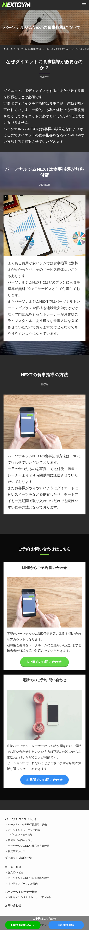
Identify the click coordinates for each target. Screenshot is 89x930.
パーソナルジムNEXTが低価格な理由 (28, 878)
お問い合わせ (13, 905)
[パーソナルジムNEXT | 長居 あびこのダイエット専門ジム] (16, 5)
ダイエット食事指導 (21, 834)
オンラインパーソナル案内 (23, 883)
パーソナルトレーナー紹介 (21, 891)
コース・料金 (13, 867)
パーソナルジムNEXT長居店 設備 (27, 824)
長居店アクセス (16, 851)
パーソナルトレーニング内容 (24, 830)
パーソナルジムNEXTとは (20, 819)
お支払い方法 (15, 872)
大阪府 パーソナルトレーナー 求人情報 (29, 897)
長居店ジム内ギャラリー (21, 840)
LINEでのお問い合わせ (23, 925)
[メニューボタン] (84, 5)
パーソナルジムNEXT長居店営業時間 (28, 845)
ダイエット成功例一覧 (18, 857)
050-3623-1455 (66, 925)
